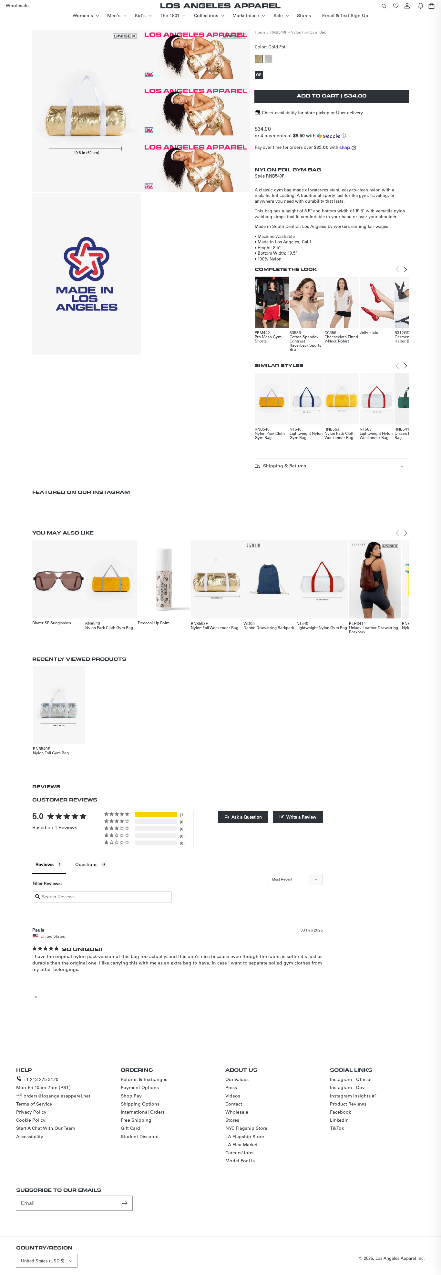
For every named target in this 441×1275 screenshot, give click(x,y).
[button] (383, 5)
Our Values (237, 1079)
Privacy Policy (31, 1112)
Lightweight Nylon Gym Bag (306, 435)
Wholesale (236, 1112)
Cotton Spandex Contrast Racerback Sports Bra (305, 343)
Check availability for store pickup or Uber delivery (312, 112)
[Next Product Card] (405, 269)
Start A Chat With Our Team (45, 1128)
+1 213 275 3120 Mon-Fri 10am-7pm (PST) (43, 1083)
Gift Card (130, 1128)
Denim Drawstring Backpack (268, 627)
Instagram (111, 492)
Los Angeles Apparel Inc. (400, 1258)
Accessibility (29, 1136)
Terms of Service (34, 1104)
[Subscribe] (125, 1203)
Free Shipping (136, 1120)
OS (259, 75)
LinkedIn (339, 1120)
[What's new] (420, 5)
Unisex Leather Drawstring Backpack (373, 629)
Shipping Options (140, 1104)
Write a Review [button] (301, 817)
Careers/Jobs (239, 1153)
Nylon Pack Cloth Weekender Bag (339, 435)
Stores (232, 1120)
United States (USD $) (42, 1260)
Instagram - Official (351, 1079)
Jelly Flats (369, 332)
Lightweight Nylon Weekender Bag (376, 435)
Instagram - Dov (347, 1087)
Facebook (340, 1112)
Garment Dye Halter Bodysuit (409, 338)
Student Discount (140, 1136)
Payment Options (140, 1087)
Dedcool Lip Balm (153, 622)
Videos (232, 1096)
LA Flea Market (241, 1145)
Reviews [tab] (45, 864)
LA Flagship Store (244, 1136)
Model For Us (240, 1161)
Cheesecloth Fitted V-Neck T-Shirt (341, 338)
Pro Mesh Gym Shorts (268, 338)
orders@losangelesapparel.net (57, 1096)
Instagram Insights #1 (353, 1096)
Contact (233, 1104)
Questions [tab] (86, 864)
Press (231, 1087)
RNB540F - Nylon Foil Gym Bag (298, 32)
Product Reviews (348, 1104)
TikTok (337, 1128)
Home (260, 32)
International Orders (143, 1112)
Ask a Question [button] (246, 817)
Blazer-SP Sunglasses (51, 622)
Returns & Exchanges (144, 1079)
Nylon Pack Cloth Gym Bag (270, 435)
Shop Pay (131, 1096)
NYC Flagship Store (246, 1128)
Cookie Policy (31, 1120)
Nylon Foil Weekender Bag (214, 627)
